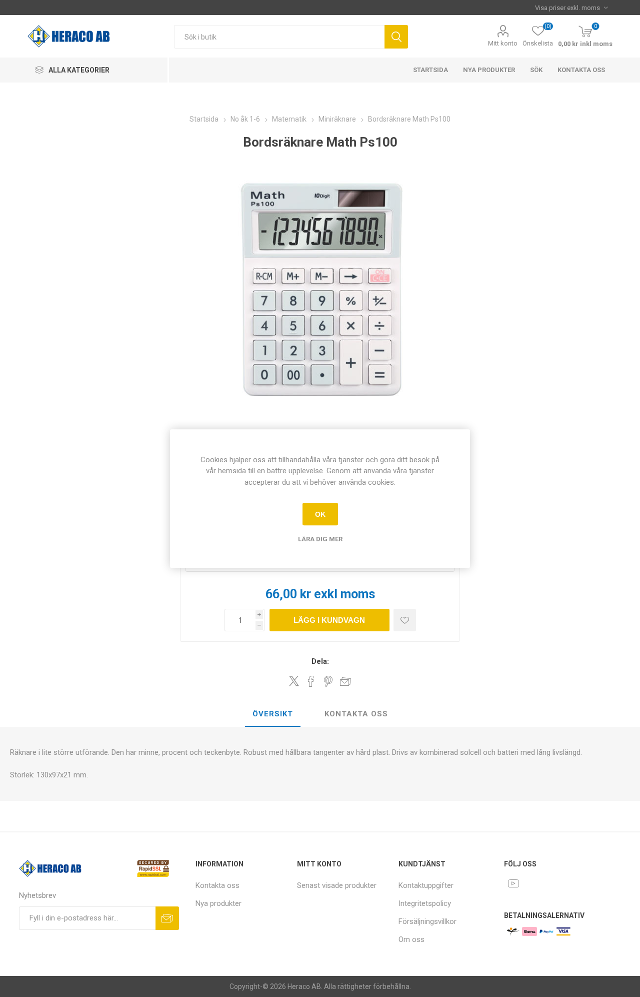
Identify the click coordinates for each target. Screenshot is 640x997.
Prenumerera (167, 918)
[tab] (272, 714)
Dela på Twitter (294, 681)
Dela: (320, 661)
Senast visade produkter (336, 885)
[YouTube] (514, 883)
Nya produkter (489, 70)
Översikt (272, 713)
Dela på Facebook (311, 681)
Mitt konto (503, 43)
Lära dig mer (320, 539)
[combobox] (279, 37)
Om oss (411, 939)
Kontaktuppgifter (426, 885)
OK (320, 514)
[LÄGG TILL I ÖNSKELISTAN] (405, 620)
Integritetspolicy (424, 903)
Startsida (430, 70)
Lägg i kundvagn (329, 620)
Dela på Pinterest (328, 681)
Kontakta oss (581, 70)
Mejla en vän (345, 681)
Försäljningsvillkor (427, 921)
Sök (396, 37)
